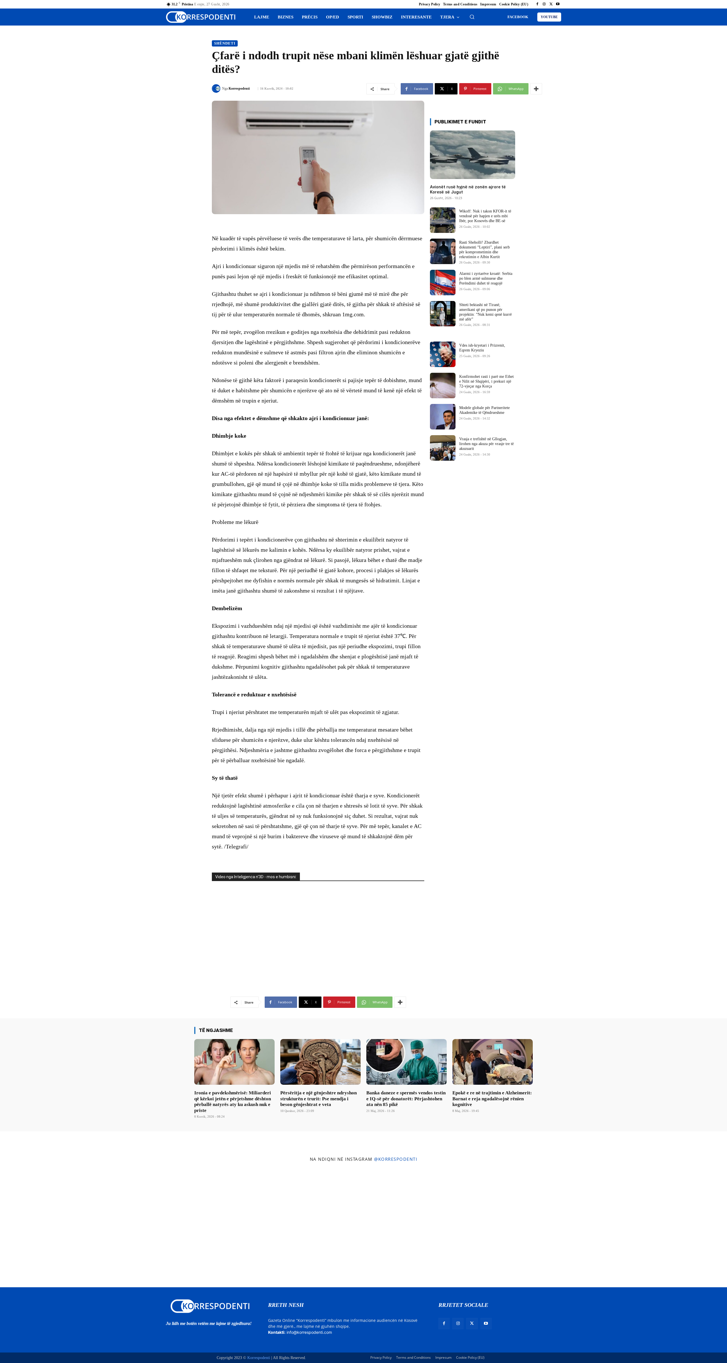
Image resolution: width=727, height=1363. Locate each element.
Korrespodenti (239, 88)
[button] (472, 16)
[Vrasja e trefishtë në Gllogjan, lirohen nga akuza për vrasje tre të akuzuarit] (443, 448)
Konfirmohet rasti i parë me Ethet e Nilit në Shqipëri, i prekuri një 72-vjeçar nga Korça (486, 381)
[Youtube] (557, 4)
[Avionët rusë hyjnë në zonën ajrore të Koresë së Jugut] (472, 154)
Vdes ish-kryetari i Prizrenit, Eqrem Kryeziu (482, 347)
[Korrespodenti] (217, 88)
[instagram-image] (60, 1226)
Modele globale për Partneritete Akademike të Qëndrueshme (484, 410)
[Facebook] (537, 4)
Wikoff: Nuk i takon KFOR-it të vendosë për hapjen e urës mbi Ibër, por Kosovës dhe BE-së (485, 216)
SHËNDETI (224, 43)
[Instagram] (544, 4)
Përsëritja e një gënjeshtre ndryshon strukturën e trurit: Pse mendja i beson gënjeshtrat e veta (318, 1098)
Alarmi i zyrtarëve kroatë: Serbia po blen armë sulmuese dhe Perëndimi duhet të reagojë (485, 278)
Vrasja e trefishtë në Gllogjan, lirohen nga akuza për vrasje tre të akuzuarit (486, 444)
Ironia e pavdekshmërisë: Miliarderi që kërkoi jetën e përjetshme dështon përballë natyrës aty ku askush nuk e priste (232, 1101)
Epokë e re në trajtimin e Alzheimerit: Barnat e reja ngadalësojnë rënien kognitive (492, 1098)
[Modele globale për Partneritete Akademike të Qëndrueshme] (443, 416)
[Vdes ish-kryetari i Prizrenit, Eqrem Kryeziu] (443, 354)
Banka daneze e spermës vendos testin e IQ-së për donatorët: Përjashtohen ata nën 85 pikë (406, 1098)
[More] (536, 88)
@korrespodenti (395, 1159)
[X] (551, 4)
